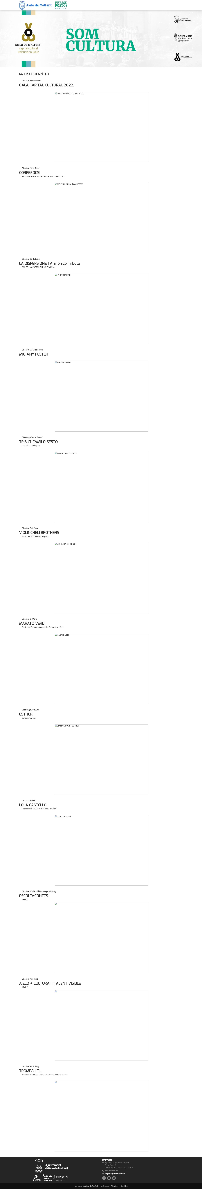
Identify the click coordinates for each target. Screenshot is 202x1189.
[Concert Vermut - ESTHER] (101, 794)
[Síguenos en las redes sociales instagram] (109, 1178)
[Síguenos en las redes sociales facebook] (104, 1178)
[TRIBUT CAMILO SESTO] (101, 521)
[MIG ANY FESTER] (101, 431)
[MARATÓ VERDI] (101, 703)
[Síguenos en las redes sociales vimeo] (114, 1178)
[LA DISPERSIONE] (101, 343)
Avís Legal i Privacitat (109, 1186)
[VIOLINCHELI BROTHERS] (101, 612)
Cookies (124, 1186)
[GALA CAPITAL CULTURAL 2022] (101, 161)
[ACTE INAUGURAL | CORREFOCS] (101, 252)
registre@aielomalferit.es (115, 1173)
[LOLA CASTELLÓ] (101, 885)
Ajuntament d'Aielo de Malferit (86, 1186)
